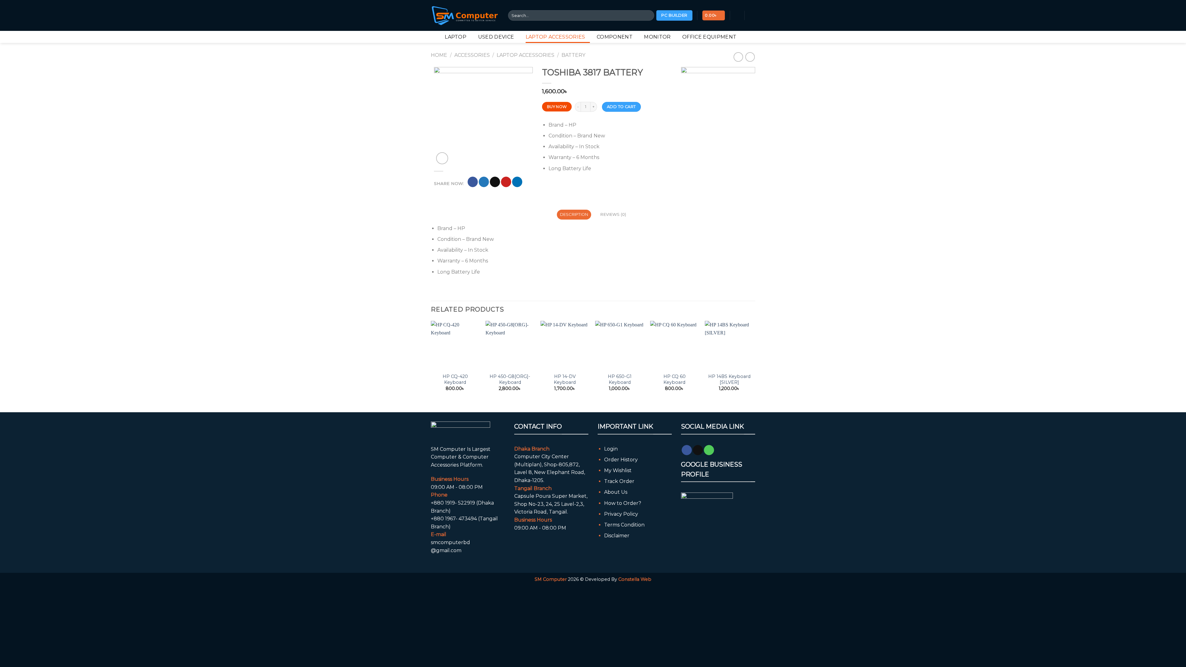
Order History (621, 460)
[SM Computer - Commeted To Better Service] (465, 15)
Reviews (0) (613, 214)
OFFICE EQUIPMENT (709, 37)
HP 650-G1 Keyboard (620, 379)
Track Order (619, 481)
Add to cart (621, 106)
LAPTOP (455, 37)
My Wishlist (618, 470)
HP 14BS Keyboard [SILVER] (729, 379)
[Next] (753, 361)
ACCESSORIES (472, 55)
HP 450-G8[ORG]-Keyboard (510, 379)
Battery (573, 55)
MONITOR (657, 37)
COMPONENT (615, 37)
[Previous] (431, 361)
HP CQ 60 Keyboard (674, 379)
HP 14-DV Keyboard (565, 379)
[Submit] (648, 15)
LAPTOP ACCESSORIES (555, 37)
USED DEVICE (496, 37)
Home (439, 55)
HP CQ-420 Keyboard (455, 379)
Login (611, 449)
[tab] (574, 215)
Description (574, 214)
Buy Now (557, 106)
